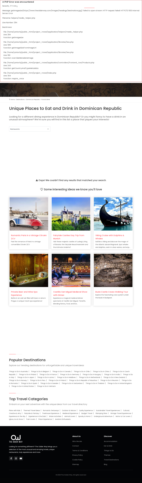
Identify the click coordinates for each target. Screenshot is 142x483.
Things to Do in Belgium (40, 371)
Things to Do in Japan (25, 377)
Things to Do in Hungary (92, 374)
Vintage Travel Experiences (120, 413)
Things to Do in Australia (18, 371)
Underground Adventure (103, 416)
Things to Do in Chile (82, 371)
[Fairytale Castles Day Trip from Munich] (71, 214)
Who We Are (77, 441)
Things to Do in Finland (27, 374)
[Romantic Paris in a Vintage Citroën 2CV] (29, 214)
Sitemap (75, 464)
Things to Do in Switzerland (72, 383)
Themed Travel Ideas (31, 410)
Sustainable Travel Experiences (108, 410)
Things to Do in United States (22, 386)
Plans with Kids (14, 410)
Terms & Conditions (80, 450)
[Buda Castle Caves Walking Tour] (113, 270)
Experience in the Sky (17, 416)
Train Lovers (30, 419)
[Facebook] (11, 458)
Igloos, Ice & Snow (16, 419)
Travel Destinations (111, 460)
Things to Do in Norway (18, 380)
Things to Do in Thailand (95, 383)
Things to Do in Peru (37, 380)
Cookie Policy (77, 460)
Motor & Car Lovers (123, 416)
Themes (59, 6)
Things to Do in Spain (29, 383)
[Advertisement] (71, 152)
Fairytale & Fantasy (31, 413)
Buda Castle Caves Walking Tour (111, 291)
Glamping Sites (101, 413)
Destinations (118, 6)
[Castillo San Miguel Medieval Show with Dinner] (71, 270)
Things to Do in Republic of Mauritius (83, 380)
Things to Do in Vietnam (46, 386)
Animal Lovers (69, 416)
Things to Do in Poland (57, 380)
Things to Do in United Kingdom (119, 383)
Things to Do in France (48, 374)
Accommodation (73, 6)
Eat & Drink (89, 6)
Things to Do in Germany (69, 374)
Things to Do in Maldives (66, 377)
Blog (130, 6)
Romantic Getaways (51, 410)
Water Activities (55, 416)
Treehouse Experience (50, 413)
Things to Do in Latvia (45, 377)
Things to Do (103, 6)
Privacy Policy (77, 455)
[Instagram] (16, 458)
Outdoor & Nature (69, 410)
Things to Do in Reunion (109, 380)
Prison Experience (45, 419)
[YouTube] (21, 458)
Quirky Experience (86, 410)
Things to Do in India (112, 374)
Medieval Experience (70, 413)
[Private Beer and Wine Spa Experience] (29, 270)
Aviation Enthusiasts (63, 419)
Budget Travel (87, 413)
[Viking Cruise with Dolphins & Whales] (113, 214)
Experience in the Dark (37, 416)
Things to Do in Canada (61, 371)
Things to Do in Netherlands (89, 377)
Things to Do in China (101, 371)
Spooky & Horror (84, 416)
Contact (75, 446)
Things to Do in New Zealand (114, 377)
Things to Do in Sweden (49, 383)
